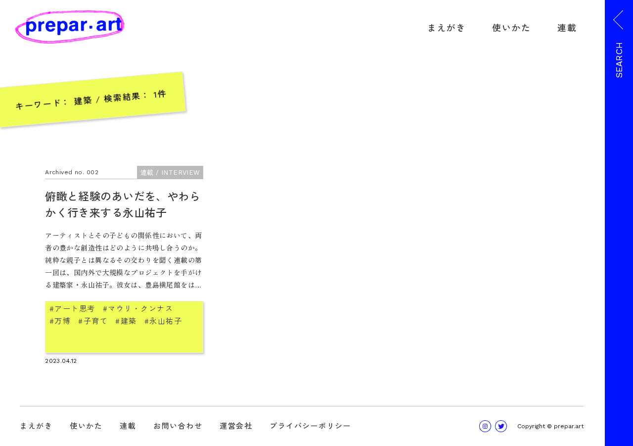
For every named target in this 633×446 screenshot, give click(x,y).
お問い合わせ (177, 425)
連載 (567, 27)
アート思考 (74, 308)
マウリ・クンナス (140, 308)
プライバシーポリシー (310, 425)
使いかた (511, 27)
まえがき (446, 27)
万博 (62, 320)
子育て (96, 320)
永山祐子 (165, 320)
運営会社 (236, 425)
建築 (129, 320)
